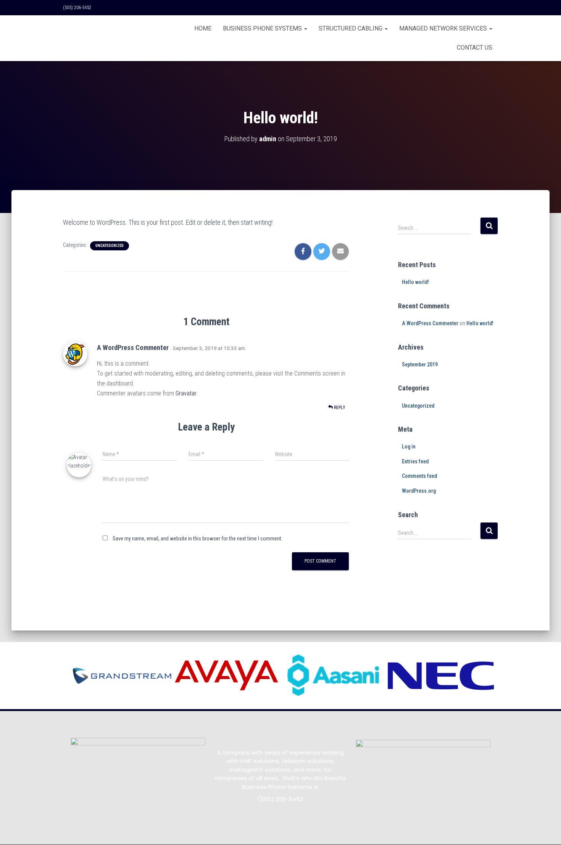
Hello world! (415, 282)
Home (202, 28)
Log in (409, 446)
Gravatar (186, 393)
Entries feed (415, 461)
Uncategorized (109, 246)
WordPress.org (419, 491)
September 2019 (420, 364)
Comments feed (419, 476)
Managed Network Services (443, 28)
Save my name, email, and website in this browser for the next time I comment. (197, 538)
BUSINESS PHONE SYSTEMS (263, 28)
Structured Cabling (351, 28)
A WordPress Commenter (133, 347)
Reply (339, 407)
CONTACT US (474, 47)
